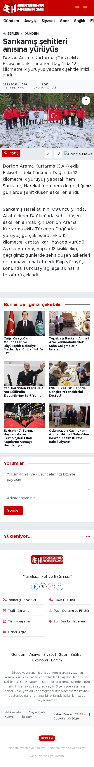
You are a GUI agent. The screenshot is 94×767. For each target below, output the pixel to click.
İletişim (27, 717)
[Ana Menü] (83, 8)
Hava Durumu (65, 600)
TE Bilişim (81, 714)
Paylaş (13, 153)
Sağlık (79, 21)
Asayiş (30, 21)
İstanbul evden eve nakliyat (26, 747)
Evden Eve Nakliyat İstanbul (47, 756)
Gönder (13, 510)
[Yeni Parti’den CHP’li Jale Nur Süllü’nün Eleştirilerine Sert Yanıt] (24, 373)
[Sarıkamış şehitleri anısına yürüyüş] (47, 120)
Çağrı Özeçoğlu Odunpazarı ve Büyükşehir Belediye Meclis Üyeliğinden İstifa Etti (23, 346)
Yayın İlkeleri (38, 712)
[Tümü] (88, 536)
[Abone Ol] (78, 154)
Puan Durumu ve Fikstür (71, 610)
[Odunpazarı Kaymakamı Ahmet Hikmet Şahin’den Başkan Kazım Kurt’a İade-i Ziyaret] (70, 415)
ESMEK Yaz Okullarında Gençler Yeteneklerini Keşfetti (67, 392)
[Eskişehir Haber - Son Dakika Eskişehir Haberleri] (23, 7)
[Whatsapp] (59, 586)
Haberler (11, 33)
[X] (43, 586)
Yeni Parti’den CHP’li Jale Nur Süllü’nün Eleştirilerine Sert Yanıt (24, 392)
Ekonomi (40, 660)
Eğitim (56, 660)
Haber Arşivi (17, 632)
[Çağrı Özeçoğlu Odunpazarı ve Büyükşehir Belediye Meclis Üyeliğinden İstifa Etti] (24, 323)
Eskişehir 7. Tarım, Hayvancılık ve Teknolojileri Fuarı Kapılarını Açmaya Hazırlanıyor (18, 438)
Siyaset (48, 21)
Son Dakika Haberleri (69, 621)
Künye (9, 717)
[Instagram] (51, 586)
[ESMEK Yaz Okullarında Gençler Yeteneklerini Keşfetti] (70, 373)
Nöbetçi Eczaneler (22, 600)
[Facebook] (34, 586)
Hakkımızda (13, 712)
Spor (64, 21)
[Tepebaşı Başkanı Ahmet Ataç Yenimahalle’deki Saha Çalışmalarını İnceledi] (70, 323)
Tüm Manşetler (19, 621)
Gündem (11, 21)
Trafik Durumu (18, 610)
